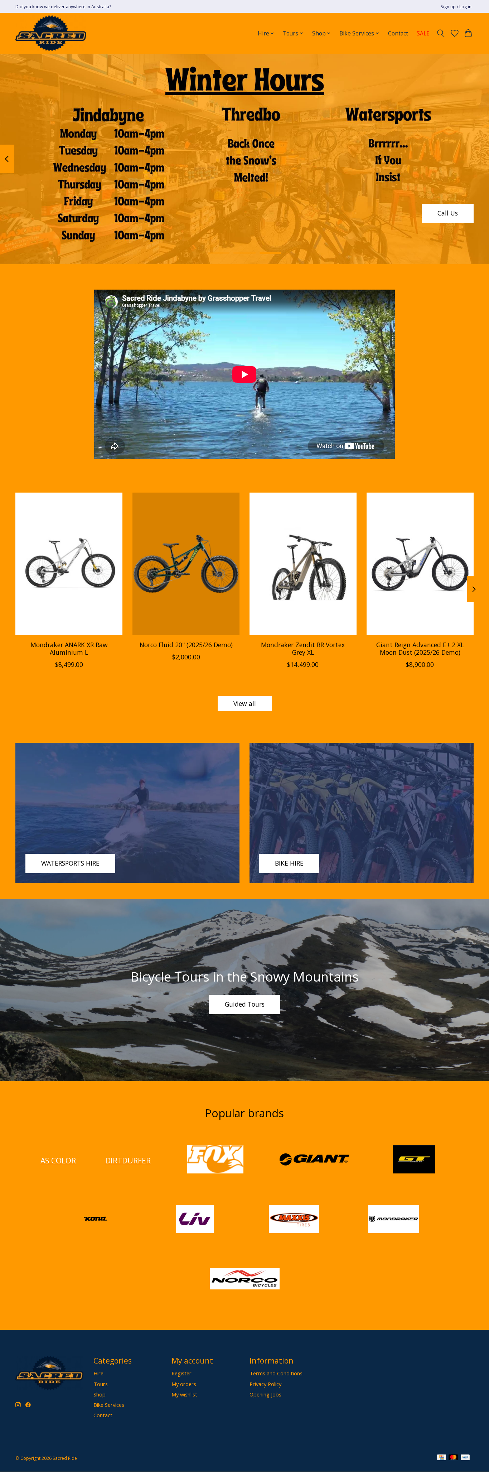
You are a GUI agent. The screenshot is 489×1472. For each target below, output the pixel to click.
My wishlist (184, 1394)
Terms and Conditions (276, 1373)
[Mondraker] (393, 1220)
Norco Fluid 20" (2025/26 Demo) (186, 644)
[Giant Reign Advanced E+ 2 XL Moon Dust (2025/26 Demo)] (420, 564)
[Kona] (95, 1220)
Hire (98, 1373)
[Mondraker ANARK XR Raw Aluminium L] (68, 564)
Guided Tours (245, 1004)
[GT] (414, 1160)
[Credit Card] (441, 1458)
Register (181, 1373)
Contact (398, 33)
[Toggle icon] (441, 33)
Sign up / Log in (456, 7)
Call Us (447, 213)
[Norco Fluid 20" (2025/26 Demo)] (185, 564)
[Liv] (194, 1220)
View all (244, 703)
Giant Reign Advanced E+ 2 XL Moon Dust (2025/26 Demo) (420, 648)
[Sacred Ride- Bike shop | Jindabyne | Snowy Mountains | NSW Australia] (50, 33)
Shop (99, 1394)
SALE (423, 33)
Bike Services (108, 1404)
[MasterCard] (453, 1458)
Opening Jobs (265, 1394)
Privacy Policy (265, 1384)
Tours (100, 1384)
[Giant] (314, 1160)
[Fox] (215, 1160)
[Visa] (465, 1458)
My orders (183, 1384)
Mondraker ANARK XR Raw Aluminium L (69, 648)
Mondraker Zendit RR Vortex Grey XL (303, 648)
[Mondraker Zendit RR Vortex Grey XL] (303, 564)
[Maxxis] (294, 1220)
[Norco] (244, 1279)
